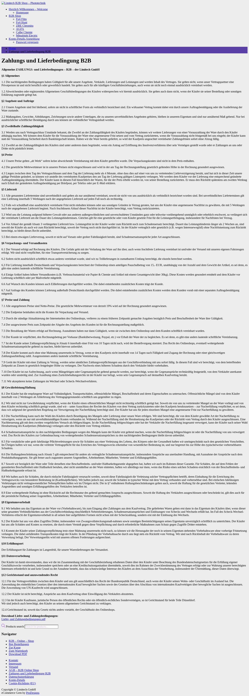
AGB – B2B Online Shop (24, 670)
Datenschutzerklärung (21, 676)
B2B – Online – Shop (21, 640)
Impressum (15, 663)
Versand (13, 666)
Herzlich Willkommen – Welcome (28, 9)
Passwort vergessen (27, 42)
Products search (15, 626)
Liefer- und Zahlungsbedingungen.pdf (23, 619)
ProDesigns (32, 692)
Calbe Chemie (24, 32)
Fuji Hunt (21, 22)
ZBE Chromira (24, 25)
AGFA (20, 29)
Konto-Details (17, 680)
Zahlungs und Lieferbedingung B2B (30, 673)
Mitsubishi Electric (27, 35)
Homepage (22, 12)
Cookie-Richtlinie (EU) (22, 683)
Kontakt (13, 660)
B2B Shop (15, 15)
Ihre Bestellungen (19, 644)
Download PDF (18, 654)
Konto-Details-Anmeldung (24, 38)
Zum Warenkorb (18, 650)
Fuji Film (21, 19)
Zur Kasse (15, 647)
